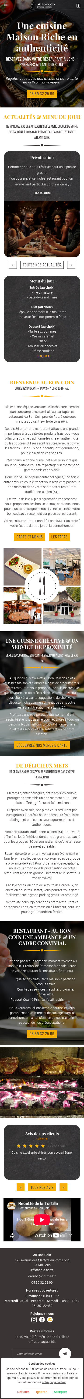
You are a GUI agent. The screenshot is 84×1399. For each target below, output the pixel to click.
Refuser (23, 1392)
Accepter (60, 1392)
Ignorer (41, 1392)
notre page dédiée (54, 1382)
